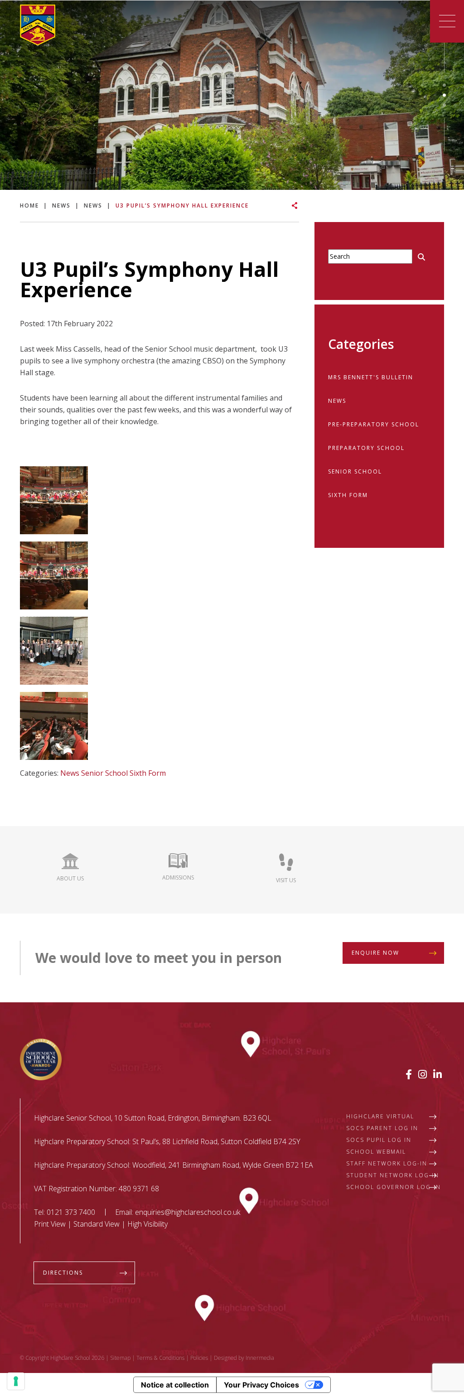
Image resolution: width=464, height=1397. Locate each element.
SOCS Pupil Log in (378, 1140)
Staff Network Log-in (386, 1163)
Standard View (96, 1224)
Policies (199, 1358)
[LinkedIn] (437, 1074)
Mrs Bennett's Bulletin (370, 377)
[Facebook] (409, 1074)
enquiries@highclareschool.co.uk (187, 1212)
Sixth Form (148, 773)
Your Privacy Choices (261, 1384)
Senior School (104, 773)
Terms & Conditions (160, 1358)
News (69, 773)
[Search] (421, 257)
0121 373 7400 (71, 1212)
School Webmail (376, 1151)
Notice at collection (175, 1384)
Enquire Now (375, 953)
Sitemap (120, 1358)
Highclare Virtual (380, 1116)
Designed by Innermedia (244, 1358)
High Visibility (147, 1224)
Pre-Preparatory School (373, 424)
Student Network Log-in (392, 1175)
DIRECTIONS (63, 1272)
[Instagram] (422, 1074)
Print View (50, 1224)
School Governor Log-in (393, 1187)
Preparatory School (366, 448)
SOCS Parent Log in (382, 1128)
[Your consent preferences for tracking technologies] (15, 1381)
